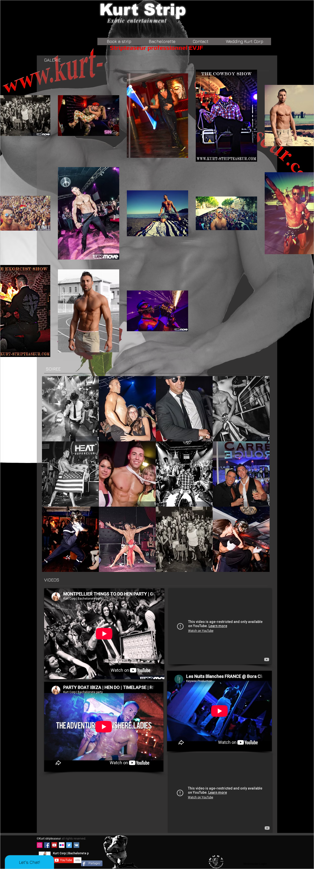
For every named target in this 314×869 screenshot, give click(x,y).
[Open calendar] (179, 90)
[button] (300, 14)
